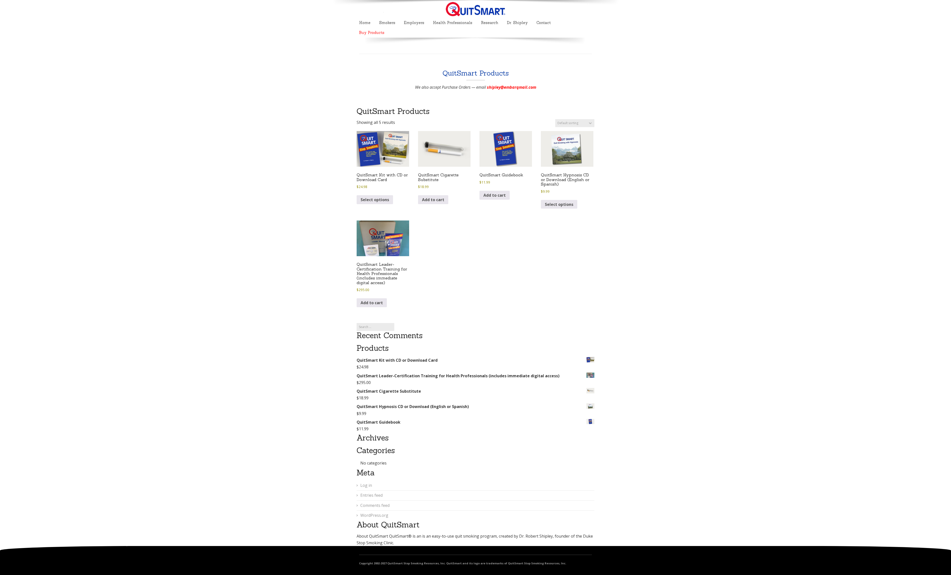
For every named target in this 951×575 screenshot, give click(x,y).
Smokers (387, 22)
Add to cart (433, 199)
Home (364, 22)
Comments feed (375, 505)
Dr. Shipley (517, 22)
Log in (366, 485)
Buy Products (371, 32)
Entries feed (371, 495)
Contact (543, 22)
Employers (414, 22)
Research (489, 22)
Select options (375, 199)
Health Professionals (452, 22)
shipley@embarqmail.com (511, 87)
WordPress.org (374, 515)
